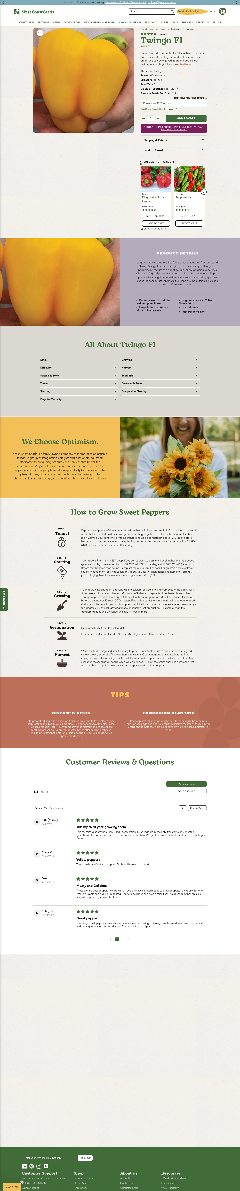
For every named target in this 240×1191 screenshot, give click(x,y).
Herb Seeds (81, 1188)
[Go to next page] (129, 939)
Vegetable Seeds (147, 29)
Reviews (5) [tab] (41, 808)
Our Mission (127, 1183)
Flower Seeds (81, 1183)
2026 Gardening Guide (174, 1178)
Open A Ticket (30, 1188)
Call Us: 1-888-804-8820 (35, 1183)
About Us (125, 1178)
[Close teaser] (22, 1181)
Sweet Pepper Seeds (164, 29)
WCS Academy (170, 1188)
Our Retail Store (129, 1188)
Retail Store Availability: (151, 109)
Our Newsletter (170, 1183)
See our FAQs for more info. (174, 129)
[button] (222, 11)
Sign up (85, 1158)
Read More (185, 64)
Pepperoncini (184, 197)
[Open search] (183, 808)
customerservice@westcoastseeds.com (44, 1178)
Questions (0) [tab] (56, 808)
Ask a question (186, 791)
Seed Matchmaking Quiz (192, 11)
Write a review (186, 784)
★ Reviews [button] (4, 599)
